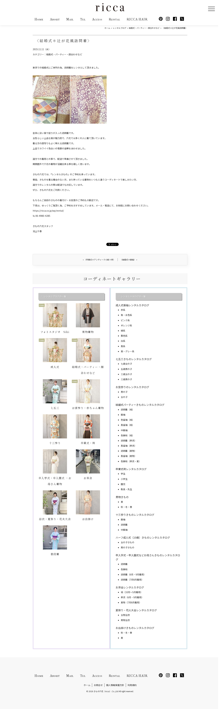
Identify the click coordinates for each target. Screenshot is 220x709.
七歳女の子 (126, 363)
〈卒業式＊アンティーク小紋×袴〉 (99, 259)
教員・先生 (126, 489)
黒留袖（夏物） (129, 456)
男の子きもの (127, 547)
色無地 (124, 569)
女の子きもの (127, 542)
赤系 (123, 309)
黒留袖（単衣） (129, 445)
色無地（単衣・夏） (131, 461)
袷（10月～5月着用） (132, 592)
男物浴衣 (125, 620)
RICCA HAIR (137, 19)
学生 (123, 473)
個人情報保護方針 (115, 685)
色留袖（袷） (127, 419)
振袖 (123, 414)
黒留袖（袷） (127, 425)
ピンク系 (125, 320)
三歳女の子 (126, 374)
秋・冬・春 (126, 507)
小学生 (124, 479)
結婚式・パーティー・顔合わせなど (64, 54)
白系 (123, 340)
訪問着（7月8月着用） (132, 579)
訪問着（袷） (127, 409)
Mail (70, 19)
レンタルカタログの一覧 (133, 296)
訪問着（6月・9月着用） (133, 574)
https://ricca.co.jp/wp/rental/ (48, 210)
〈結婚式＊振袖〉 (128, 259)
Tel (83, 19)
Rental (114, 19)
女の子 (124, 397)
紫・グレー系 (127, 351)
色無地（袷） (127, 435)
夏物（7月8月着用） (131, 602)
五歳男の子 (126, 369)
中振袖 (124, 430)
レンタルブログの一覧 (55, 296)
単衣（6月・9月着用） (132, 597)
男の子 (124, 391)
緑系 (123, 330)
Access (97, 19)
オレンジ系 (126, 325)
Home (38, 19)
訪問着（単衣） (129, 440)
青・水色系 (126, 315)
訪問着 (124, 524)
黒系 (123, 346)
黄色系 (124, 335)
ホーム (87, 685)
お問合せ (98, 685)
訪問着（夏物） (129, 450)
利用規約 (132, 685)
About (55, 19)
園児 (123, 484)
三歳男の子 (126, 379)
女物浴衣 (125, 615)
